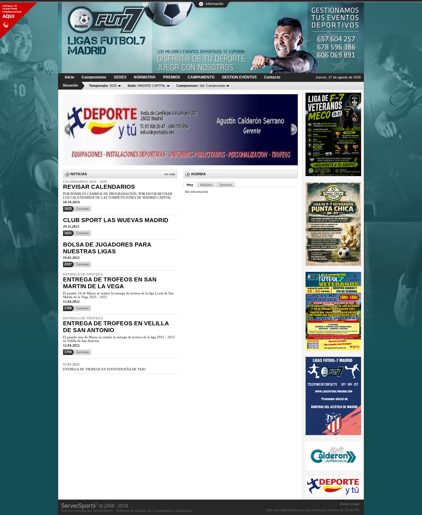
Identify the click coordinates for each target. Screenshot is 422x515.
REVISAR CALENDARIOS (99, 187)
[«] (66, 129)
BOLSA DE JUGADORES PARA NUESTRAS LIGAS (107, 248)
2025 (103, 85)
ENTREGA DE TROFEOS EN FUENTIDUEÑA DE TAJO (104, 369)
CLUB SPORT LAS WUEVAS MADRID (115, 220)
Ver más (169, 174)
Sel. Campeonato (200, 85)
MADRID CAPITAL (147, 85)
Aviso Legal (349, 504)
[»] (294, 129)
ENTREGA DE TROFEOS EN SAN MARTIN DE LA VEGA (110, 282)
